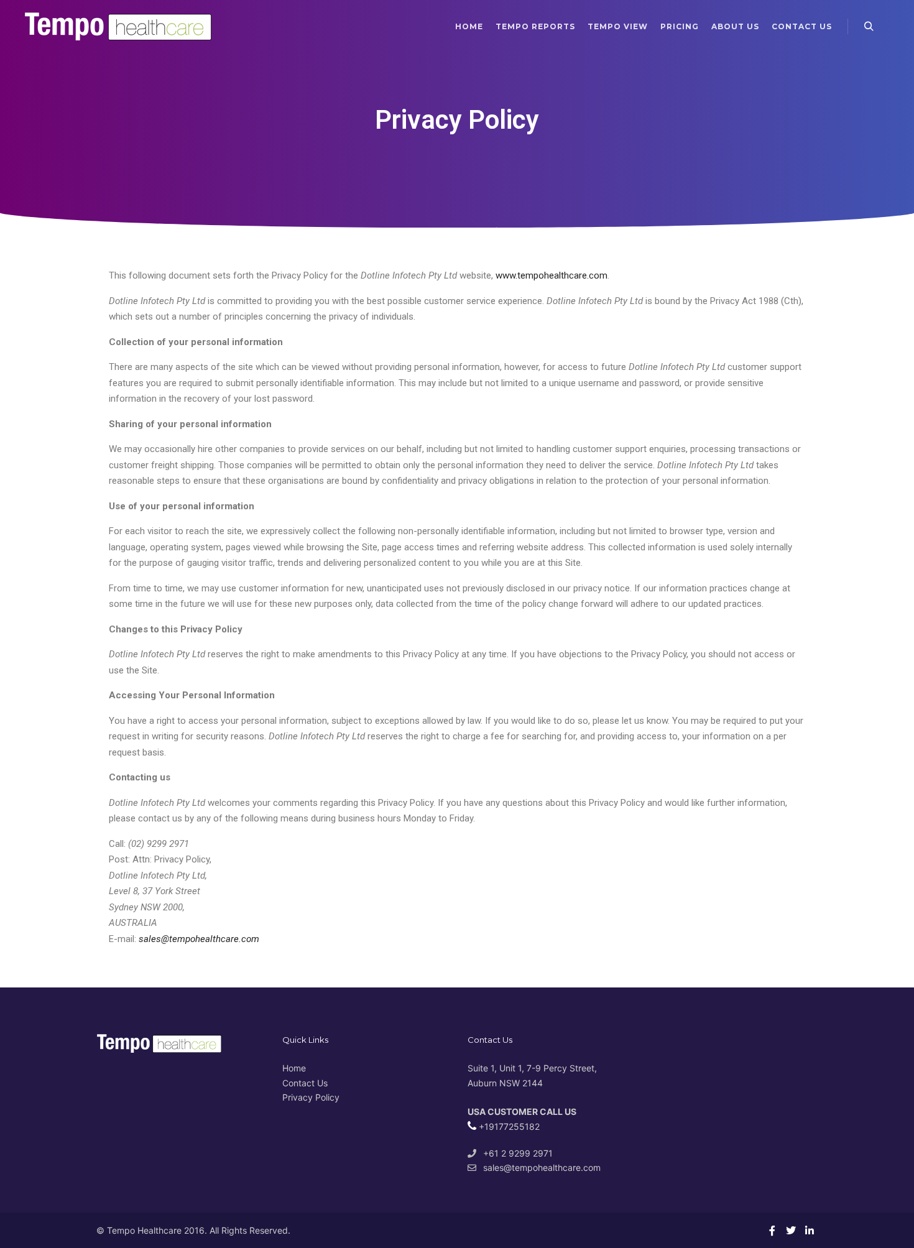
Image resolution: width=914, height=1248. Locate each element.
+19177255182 (508, 1126)
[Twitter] (791, 1231)
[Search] (868, 27)
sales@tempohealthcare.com (542, 1167)
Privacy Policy (310, 1097)
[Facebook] (772, 1231)
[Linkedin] (809, 1231)
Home (294, 1068)
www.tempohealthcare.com (551, 275)
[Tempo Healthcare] (118, 26)
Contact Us (305, 1083)
